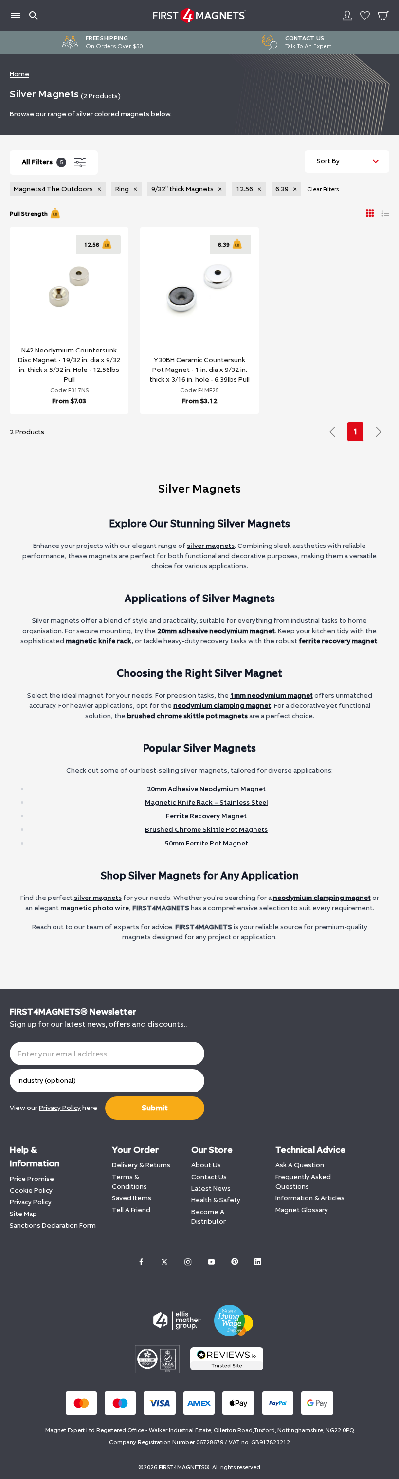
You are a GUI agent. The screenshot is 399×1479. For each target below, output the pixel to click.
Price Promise (32, 1178)
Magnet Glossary (301, 1210)
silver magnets (211, 545)
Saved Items (131, 1198)
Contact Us (209, 1176)
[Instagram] (188, 1261)
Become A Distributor (208, 1216)
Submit (155, 1108)
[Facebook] (141, 1261)
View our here (53, 1107)
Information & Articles (310, 1198)
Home (19, 74)
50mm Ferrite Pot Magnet (206, 843)
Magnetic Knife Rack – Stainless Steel (206, 802)
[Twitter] (164, 1261)
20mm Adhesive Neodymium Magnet (206, 788)
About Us (206, 1165)
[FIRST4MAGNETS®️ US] (199, 15)
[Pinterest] (234, 1261)
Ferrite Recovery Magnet (206, 816)
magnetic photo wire (94, 908)
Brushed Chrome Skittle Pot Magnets (206, 829)
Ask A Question (299, 1165)
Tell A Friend (131, 1210)
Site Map (23, 1213)
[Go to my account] (347, 15)
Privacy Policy (31, 1202)
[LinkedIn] (258, 1261)
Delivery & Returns (141, 1165)
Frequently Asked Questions (303, 1181)
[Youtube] (211, 1261)
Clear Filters (323, 189)
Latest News (211, 1188)
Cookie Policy (31, 1190)
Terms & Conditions (129, 1181)
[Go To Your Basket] (383, 15)
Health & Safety (215, 1200)
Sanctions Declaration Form (53, 1225)
